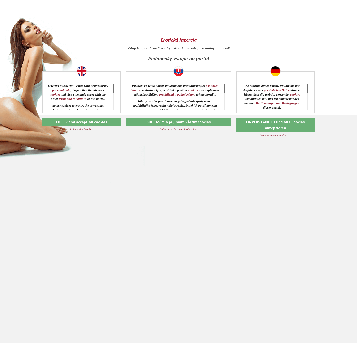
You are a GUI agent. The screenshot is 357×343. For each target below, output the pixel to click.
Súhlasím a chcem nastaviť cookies (178, 129)
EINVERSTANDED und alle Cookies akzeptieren (275, 125)
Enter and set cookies (81, 129)
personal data (61, 90)
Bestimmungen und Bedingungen (277, 103)
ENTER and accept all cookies (81, 122)
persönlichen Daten (277, 90)
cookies (55, 94)
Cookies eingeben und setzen (275, 135)
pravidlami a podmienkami (177, 94)
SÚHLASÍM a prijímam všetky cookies (178, 122)
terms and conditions (72, 99)
